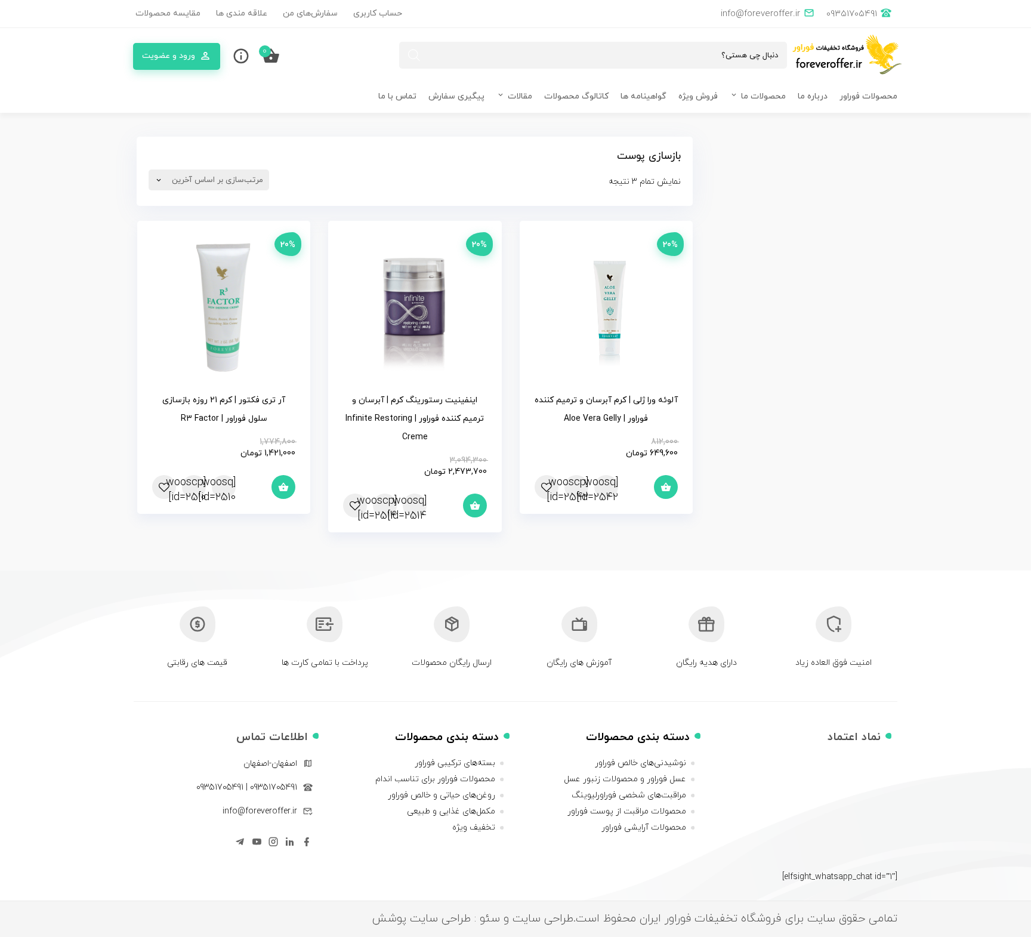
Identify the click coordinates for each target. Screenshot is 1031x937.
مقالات (520, 96)
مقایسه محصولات (167, 13)
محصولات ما (763, 96)
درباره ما (813, 96)
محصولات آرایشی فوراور (643, 827)
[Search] (414, 55)
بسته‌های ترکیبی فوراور (455, 763)
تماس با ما (397, 96)
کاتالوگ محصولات (576, 96)
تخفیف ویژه (473, 827)
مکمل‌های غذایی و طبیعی (451, 811)
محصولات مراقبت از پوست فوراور (626, 811)
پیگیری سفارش (456, 96)
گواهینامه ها (643, 96)
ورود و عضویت (168, 55)
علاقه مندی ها (241, 13)
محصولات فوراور (868, 96)
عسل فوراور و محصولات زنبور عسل (625, 779)
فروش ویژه (698, 96)
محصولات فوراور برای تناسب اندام (435, 779)
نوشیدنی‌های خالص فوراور (640, 763)
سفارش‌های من (310, 13)
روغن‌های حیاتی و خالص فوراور (441, 795)
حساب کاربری (377, 13)
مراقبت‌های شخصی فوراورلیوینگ (629, 795)
